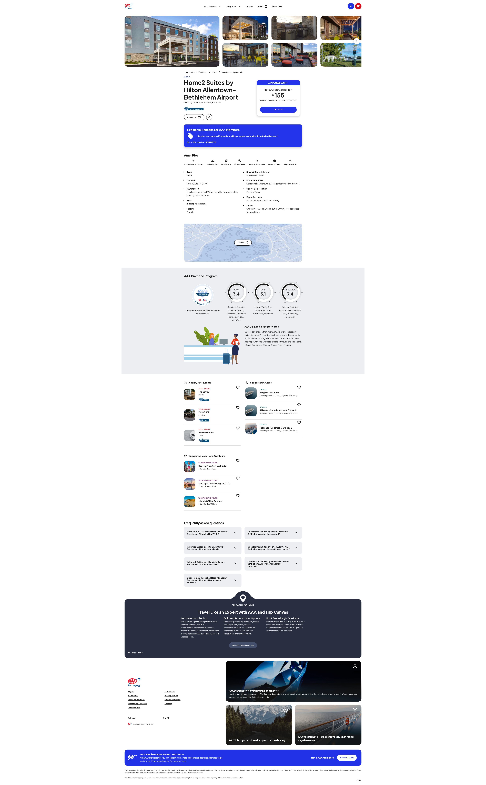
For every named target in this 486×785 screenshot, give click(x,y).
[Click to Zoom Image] (172, 41)
